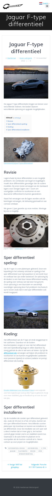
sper (40, 451)
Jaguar (13, 451)
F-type (43, 448)
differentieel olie (10, 353)
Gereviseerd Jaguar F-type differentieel (18, 163)
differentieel (33, 448)
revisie (33, 451)
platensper (19, 248)
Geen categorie (26, 58)
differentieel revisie (16, 448)
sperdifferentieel (26, 454)
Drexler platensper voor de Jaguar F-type (19, 390)
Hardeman (11, 58)
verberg (17, 118)
